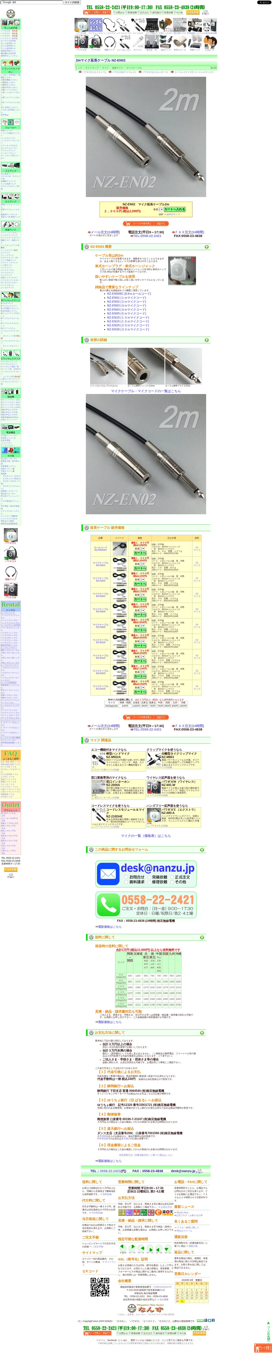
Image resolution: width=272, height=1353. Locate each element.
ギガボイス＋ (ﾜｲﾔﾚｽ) (11, 476)
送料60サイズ (173, 214)
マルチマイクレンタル (10, 713)
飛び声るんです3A (10, 410)
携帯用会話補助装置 (9, 524)
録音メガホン (10, 82)
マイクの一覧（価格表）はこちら (146, 836)
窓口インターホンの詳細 (107, 797)
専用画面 (104, 1136)
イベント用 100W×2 (11, 369)
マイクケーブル (134, 68)
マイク (105, 68)
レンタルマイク (7, 288)
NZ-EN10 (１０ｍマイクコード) (128, 317)
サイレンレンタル (8, 740)
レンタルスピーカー (9, 665)
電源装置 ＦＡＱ (7, 794)
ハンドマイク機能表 (9, 516)
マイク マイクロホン (9, 233)
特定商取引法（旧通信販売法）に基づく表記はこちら (146, 1155)
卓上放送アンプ (7, 174)
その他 (10, 456)
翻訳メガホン (6, 77)
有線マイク (117, 68)
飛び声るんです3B (10, 412)
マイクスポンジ (7, 285)
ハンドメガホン (11, 90)
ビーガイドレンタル (9, 710)
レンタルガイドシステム (10, 706)
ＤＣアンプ (10, 201)
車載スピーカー (7, 130)
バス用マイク (6, 265)
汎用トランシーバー (9, 420)
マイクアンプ (6, 275)
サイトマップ (92, 68)
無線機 (10, 397)
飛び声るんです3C (10, 415)
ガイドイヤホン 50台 (11, 405)
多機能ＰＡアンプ (8, 181)
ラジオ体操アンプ (8, 184)
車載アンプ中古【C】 (10, 823)
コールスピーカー (8, 138)
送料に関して (105, 937)
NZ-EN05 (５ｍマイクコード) (126, 313)
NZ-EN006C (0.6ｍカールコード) (129, 293)
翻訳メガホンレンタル (10, 650)
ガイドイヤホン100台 (11, 407)
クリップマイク (7, 255)
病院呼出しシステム (9, 56)
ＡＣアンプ (10, 171)
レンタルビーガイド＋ (10, 720)
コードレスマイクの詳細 (107, 826)
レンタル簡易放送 (8, 683)
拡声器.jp (5, 115)
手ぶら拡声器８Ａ (8, 46)
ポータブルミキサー (9, 283)
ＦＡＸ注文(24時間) (189, 232)
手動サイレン (7, 471)
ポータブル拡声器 (8, 41)
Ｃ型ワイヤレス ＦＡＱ (10, 792)
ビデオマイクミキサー (10, 280)
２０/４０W (6, 176)
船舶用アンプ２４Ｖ (9, 214)
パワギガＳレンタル (9, 643)
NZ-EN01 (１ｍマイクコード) (126, 297)
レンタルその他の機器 (10, 738)
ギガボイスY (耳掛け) (12, 479)
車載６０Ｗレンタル (9, 698)
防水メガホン (10, 85)
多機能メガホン (11, 80)
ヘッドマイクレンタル (10, 623)
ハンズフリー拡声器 (9, 38)
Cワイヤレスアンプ (9, 362)
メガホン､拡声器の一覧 (10, 75)
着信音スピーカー (8, 494)
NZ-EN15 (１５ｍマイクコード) (128, 321)
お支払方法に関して (110, 1032)
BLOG (214, 68)
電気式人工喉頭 (7, 521)
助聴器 (3, 474)
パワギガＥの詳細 (159, 825)
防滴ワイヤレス (11, 107)
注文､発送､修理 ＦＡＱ (10, 762)
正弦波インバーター (9, 435)
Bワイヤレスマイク (10, 300)
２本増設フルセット (10, 308)
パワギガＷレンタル (9, 635)
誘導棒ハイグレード (9, 491)
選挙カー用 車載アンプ (10, 217)
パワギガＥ (9, 33)
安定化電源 (5, 440)
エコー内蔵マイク (8, 260)
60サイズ (197, 548)
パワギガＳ (9, 36)
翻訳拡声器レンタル (9, 645)
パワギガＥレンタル (9, 640)
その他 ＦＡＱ (6, 797)
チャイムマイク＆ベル (10, 238)
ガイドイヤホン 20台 (11, 402)
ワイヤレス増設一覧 (10, 367)
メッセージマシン (8, 153)
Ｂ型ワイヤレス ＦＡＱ (10, 789)
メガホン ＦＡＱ (7, 777)
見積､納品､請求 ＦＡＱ (10, 764)
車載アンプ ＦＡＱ (8, 782)
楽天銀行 (125, 1138)
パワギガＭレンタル (9, 638)
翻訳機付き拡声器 (8, 53)
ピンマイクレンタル (9, 620)
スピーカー (10, 127)
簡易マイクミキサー (9, 278)
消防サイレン (7, 469)
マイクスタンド (7, 273)
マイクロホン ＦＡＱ (9, 787)
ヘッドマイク (6, 250)
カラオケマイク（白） (10, 258)
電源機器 (10, 432)
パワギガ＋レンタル (9, 633)
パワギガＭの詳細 (159, 795)
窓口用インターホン (9, 459)
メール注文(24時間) (105, 232)
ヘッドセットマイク (9, 245)
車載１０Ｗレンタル (9, 695)
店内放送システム (9, 311)
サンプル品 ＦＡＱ (8, 767)
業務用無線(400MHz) (9, 417)
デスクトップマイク (9, 263)
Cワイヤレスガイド (9, 364)
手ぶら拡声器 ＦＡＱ (9, 774)
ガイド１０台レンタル (10, 715)
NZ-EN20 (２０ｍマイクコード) (128, 325)
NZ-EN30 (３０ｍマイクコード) (128, 329)
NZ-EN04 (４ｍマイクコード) (126, 309)
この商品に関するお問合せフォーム (121, 849)
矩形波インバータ (8, 438)
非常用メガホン (11, 87)
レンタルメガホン (8, 648)
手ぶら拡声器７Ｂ (8, 43)
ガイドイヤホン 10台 (11, 400)
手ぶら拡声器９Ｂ (8, 48)
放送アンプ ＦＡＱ (8, 779)
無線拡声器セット (8, 51)
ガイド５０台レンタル (10, 718)
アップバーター (7, 445)
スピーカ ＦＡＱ (7, 784)
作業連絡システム (8, 466)
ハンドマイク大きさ (9, 519)
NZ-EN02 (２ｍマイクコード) (126, 301)
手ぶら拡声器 (10, 28)
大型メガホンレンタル (10, 663)
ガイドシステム (8, 328)
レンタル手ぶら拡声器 (10, 625)
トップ (78, 68)
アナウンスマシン (8, 150)
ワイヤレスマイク (9, 306)
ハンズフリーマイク (9, 235)
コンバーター (6, 443)
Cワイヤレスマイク (11, 358)
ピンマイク (5, 253)
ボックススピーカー (9, 148)
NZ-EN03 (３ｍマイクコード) (126, 305)
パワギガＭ (9, 31)
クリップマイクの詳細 (161, 767)
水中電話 (4, 506)
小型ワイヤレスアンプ (10, 379)
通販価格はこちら (110, 926)
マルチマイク (7, 303)
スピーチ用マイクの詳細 (107, 769)
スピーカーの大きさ (9, 145)
